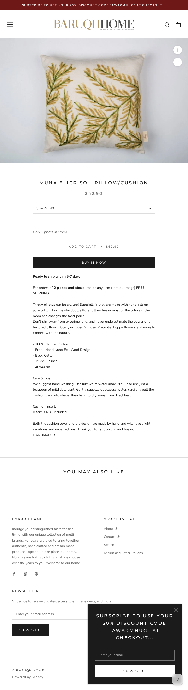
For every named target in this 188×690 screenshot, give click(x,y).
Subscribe (134, 671)
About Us (111, 528)
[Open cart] (178, 24)
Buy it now (94, 262)
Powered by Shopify (27, 677)
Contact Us (112, 536)
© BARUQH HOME (28, 670)
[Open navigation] (10, 24)
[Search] (167, 24)
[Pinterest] (36, 573)
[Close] (176, 610)
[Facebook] (14, 573)
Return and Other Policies (123, 553)
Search (109, 545)
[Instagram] (25, 573)
